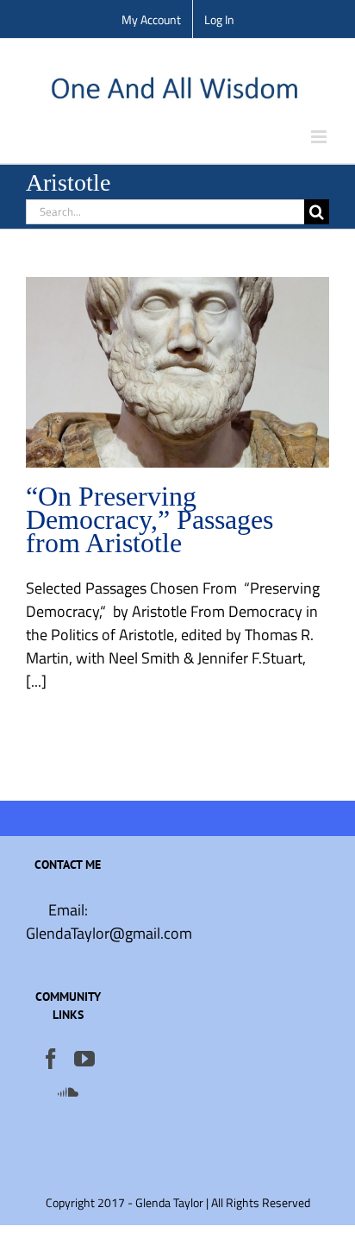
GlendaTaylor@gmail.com (109, 933)
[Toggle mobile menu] (320, 137)
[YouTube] (84, 1058)
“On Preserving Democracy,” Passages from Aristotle (149, 519)
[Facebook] (50, 1058)
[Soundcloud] (68, 1091)
